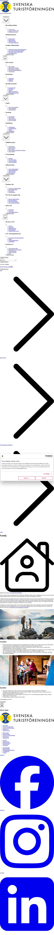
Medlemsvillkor (6, 749)
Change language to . (6, 266)
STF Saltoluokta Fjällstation (6, 445)
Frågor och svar (6, 730)
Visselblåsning (6, 751)
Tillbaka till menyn (4, 257)
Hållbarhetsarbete (7, 742)
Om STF (5, 740)
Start (1, 270)
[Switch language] (0, 259)
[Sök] (15, 260)
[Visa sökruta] (2, 259)
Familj (1, 532)
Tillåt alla (44, 478)
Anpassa (26, 478)
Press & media (6, 744)
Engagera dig (6, 736)
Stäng (2, 703)
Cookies (4, 752)
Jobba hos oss (6, 741)
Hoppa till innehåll (4, 0)
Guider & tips (6, 738)
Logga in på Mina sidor (8, 726)
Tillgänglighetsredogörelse (8, 750)
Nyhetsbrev (5, 745)
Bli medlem (5, 725)
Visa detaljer (46, 473)
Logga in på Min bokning (8, 728)
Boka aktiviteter (6, 734)
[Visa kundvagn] (3, 259)
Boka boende (3, 357)
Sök (1, 260)
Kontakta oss (6, 729)
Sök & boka (3, 701)
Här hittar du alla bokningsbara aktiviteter (19, 607)
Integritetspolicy (6, 747)
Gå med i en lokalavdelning (9, 735)
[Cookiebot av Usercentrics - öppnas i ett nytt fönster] (46, 456)
